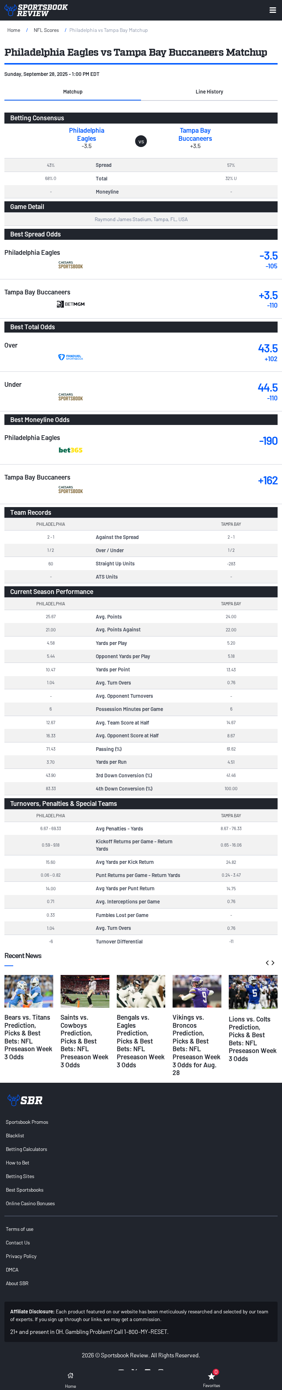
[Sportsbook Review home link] (25, 1100)
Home (13, 30)
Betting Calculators (26, 1149)
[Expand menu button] (273, 10)
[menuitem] (141, 1122)
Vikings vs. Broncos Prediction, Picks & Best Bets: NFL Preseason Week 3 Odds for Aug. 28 (196, 1045)
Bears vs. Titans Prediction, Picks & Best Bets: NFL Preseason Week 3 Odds (28, 1037)
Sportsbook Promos (27, 1122)
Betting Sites (20, 1176)
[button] (72, 91)
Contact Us (18, 1242)
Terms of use (19, 1229)
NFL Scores (46, 30)
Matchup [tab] (73, 91)
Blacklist (15, 1135)
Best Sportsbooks (24, 1190)
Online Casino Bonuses (30, 1203)
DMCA (12, 1269)
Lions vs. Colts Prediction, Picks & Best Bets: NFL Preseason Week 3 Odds (252, 1039)
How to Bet (17, 1162)
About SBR (17, 1283)
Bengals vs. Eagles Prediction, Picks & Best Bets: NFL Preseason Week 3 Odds (140, 1041)
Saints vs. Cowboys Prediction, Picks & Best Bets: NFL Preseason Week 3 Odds (84, 1041)
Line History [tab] (209, 91)
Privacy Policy (21, 1256)
